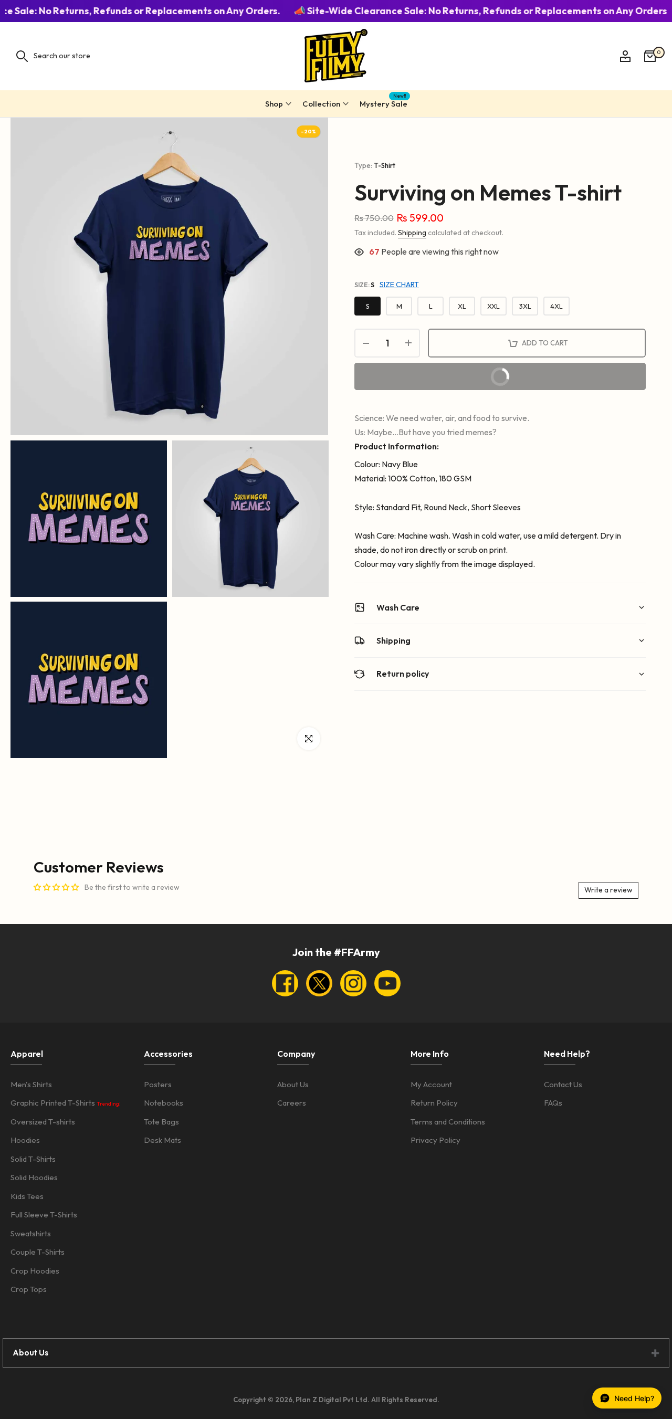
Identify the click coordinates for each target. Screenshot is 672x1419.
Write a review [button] (608, 890)
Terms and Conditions (448, 1122)
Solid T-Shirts (33, 1159)
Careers (291, 1103)
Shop (274, 104)
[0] (650, 56)
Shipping (412, 232)
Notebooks (163, 1103)
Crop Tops (28, 1289)
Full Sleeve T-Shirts (43, 1215)
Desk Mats (162, 1140)
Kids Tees (27, 1196)
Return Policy (434, 1103)
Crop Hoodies (34, 1271)
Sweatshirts (30, 1233)
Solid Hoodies (34, 1177)
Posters (158, 1084)
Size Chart (399, 284)
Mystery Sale (383, 102)
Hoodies (25, 1140)
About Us (293, 1084)
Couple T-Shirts (37, 1252)
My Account (431, 1084)
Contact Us (563, 1084)
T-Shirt (384, 165)
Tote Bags (161, 1122)
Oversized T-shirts (42, 1122)
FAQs (553, 1103)
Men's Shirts (31, 1084)
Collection (321, 104)
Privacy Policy (435, 1140)
